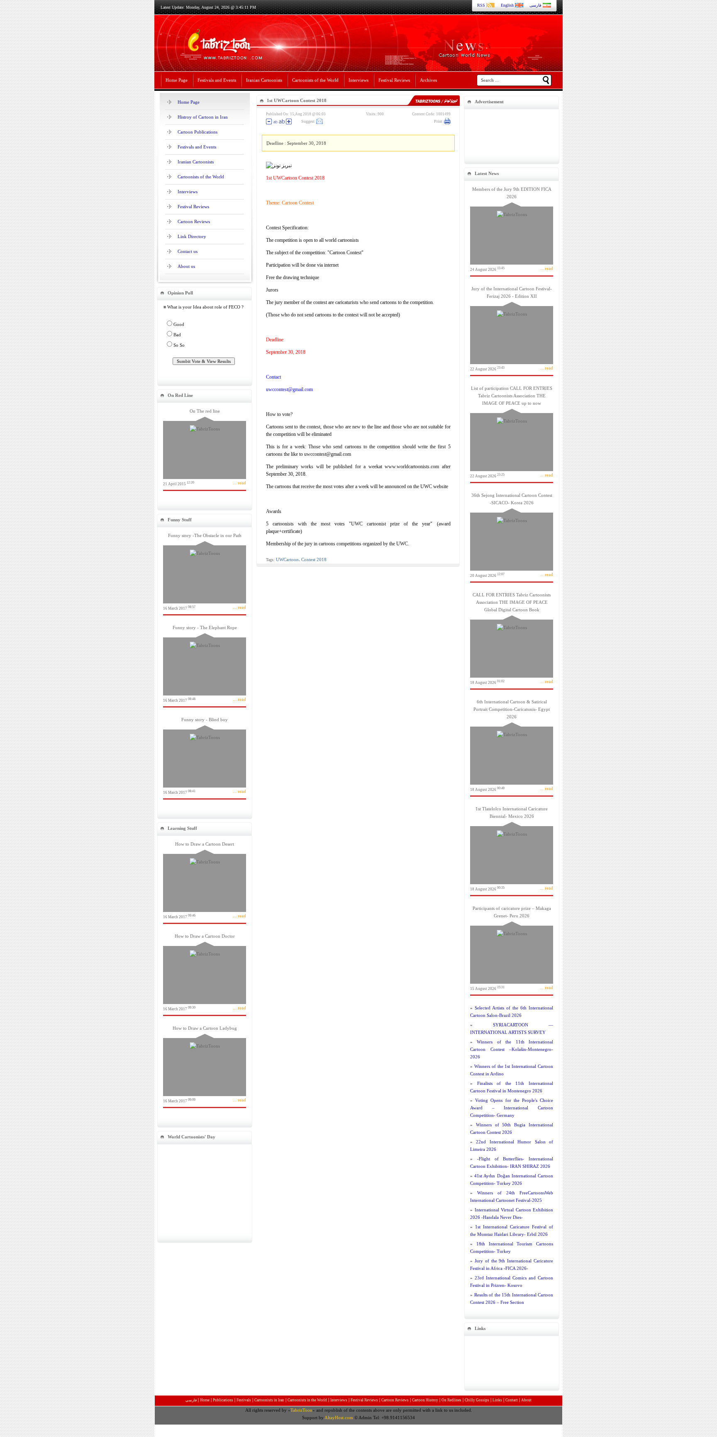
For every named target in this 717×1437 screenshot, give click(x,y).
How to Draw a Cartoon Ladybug (204, 1064)
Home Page (177, 80)
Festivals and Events (217, 80)
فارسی (535, 5)
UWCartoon (287, 559)
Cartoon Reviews (194, 221)
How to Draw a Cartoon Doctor (204, 972)
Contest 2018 (314, 559)
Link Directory (192, 236)
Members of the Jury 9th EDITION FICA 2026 (511, 229)
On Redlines (451, 1400)
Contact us (188, 251)
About (526, 1400)
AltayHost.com (338, 1417)
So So (179, 345)
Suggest (308, 121)
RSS (481, 5)
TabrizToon (301, 1410)
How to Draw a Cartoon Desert (204, 880)
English (507, 5)
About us (186, 266)
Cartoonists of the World (315, 80)
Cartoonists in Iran (269, 1400)
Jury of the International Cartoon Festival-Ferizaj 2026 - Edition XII (511, 328)
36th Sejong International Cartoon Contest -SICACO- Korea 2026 (511, 535)
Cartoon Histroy (425, 1400)
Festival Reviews (394, 80)
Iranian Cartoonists (264, 80)
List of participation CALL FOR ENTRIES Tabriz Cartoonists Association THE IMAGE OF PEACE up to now (511, 432)
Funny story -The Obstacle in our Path (204, 571)
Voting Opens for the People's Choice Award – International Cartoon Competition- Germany (511, 1108)
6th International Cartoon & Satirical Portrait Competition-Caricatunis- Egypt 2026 (511, 745)
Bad (177, 334)
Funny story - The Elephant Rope (204, 664)
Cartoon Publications (197, 131)
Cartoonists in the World (307, 1400)
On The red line (204, 447)
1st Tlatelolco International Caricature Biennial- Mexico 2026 (511, 848)
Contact (511, 1400)
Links (497, 1400)
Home (205, 1400)
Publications (223, 1400)
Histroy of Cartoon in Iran (203, 116)
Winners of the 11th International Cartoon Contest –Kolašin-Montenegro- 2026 (511, 1049)
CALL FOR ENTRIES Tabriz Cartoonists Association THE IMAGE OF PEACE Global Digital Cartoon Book (511, 638)
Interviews (358, 80)
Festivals (244, 1400)
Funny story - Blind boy (204, 756)
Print (438, 121)
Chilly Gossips (477, 1400)
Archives (428, 80)
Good (178, 324)
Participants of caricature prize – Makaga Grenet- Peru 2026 (511, 948)
